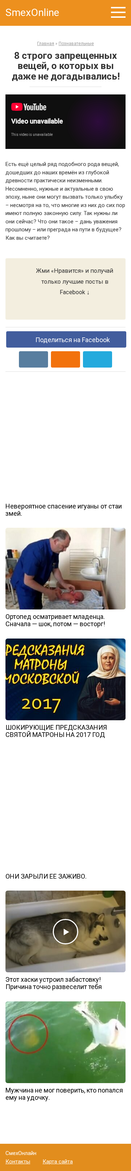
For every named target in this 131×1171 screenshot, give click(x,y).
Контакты (17, 1161)
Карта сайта (58, 1161)
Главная (45, 43)
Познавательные (76, 43)
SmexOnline (32, 13)
